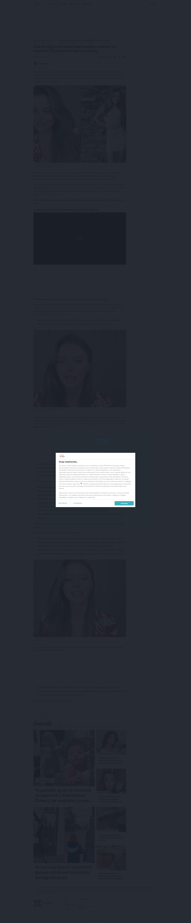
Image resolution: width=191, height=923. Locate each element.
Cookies (70, 497)
